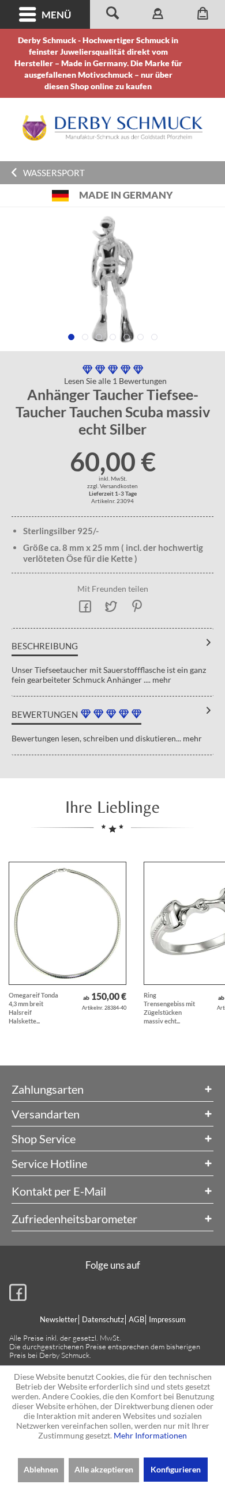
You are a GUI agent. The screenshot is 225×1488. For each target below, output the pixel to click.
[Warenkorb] (202, 14)
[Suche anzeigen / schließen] (112, 14)
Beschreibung (45, 646)
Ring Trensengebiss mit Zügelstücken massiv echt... (169, 1008)
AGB (136, 1319)
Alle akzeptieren (103, 1469)
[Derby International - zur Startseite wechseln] (112, 127)
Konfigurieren (176, 1469)
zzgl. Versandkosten (112, 485)
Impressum (167, 1319)
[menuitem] (45, 14)
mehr (161, 679)
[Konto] (157, 14)
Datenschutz (103, 1319)
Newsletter (58, 1319)
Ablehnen (41, 1469)
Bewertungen (45, 714)
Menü (56, 15)
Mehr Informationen (150, 1435)
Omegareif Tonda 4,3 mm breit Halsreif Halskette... (33, 1008)
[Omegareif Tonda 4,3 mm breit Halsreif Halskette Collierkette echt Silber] (67, 923)
